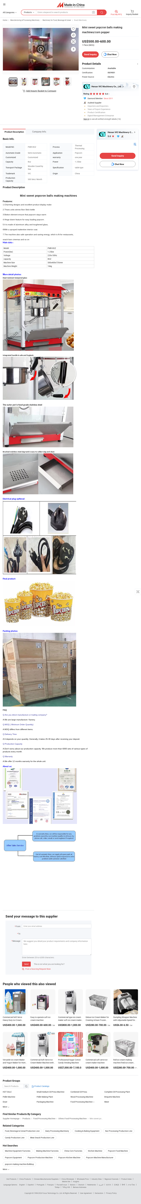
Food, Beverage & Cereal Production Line (22, 1131)
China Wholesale (67, 1179)
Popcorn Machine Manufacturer (99, 1157)
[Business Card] (135, 144)
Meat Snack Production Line (42, 1137)
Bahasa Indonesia (79, 1187)
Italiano (72, 1185)
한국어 (108, 1185)
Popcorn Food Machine (118, 1151)
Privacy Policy (111, 1193)
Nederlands (91, 1185)
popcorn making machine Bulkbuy (19, 1164)
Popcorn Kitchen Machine (69, 1157)
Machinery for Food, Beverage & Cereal (57, 20)
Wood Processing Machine (81, 1096)
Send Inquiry (90, 54)
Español (31, 1185)
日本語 (116, 1185)
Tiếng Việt (66, 1187)
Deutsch (81, 1185)
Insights (76, 1181)
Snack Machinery (80, 20)
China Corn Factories (73, 1151)
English (22, 1185)
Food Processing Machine (81, 1101)
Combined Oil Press (78, 1091)
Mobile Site (66, 1181)
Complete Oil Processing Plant (117, 1091)
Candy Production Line (14, 1137)
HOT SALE (7, 1091)
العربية (101, 1185)
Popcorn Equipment (13, 1157)
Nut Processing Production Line (118, 1131)
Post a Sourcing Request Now (36, 969)
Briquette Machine (112, 1096)
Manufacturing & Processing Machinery (25, 20)
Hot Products (11, 1179)
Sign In (86, 119)
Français (50, 1185)
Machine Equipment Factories (17, 1151)
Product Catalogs (41, 1086)
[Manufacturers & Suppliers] (70, 4)
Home (5, 20)
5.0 (109, 136)
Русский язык (62, 1185)
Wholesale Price (83, 1179)
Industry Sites (97, 1179)
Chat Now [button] (112, 54)
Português (40, 1185)
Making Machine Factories (47, 1151)
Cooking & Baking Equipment (87, 1131)
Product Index (126, 1179)
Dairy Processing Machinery (57, 1131)
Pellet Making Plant (45, 1096)
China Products (25, 1179)
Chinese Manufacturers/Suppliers (46, 1179)
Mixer (106, 1101)
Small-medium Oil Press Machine (50, 1091)
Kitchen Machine (95, 1151)
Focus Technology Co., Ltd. (52, 1193)
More (5, 1169)
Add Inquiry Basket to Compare (41, 90)
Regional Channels (111, 1179)
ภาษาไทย (131, 1185)
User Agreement (86, 1193)
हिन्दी (123, 1185)
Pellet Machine (9, 1096)
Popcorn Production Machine (40, 1157)
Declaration (99, 1193)
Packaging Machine (45, 1101)
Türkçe (57, 1187)
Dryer (5, 1101)
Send (26, 964)
